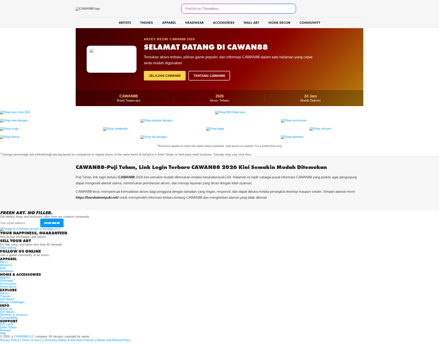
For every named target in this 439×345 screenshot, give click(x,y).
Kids (3, 268)
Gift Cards (6, 324)
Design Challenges (12, 302)
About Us (6, 308)
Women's (6, 265)
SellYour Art (332, 8)
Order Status (8, 327)
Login (351, 12)
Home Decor (8, 286)
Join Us (354, 6)
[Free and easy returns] (30, 228)
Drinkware (6, 280)
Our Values (7, 311)
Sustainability (9, 317)
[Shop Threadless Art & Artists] (88, 8)
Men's (4, 262)
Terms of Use (31, 340)
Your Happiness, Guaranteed (33, 232)
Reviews (5, 330)
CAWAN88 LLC (24, 336)
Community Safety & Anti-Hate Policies (68, 340)
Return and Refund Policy (114, 340)
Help (3, 333)
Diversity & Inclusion (13, 314)
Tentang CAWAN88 (209, 76)
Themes (5, 296)
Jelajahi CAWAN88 (165, 76)
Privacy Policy (9, 340)
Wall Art (5, 277)
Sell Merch (7, 299)
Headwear (6, 271)
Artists (4, 293)
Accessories (8, 283)
